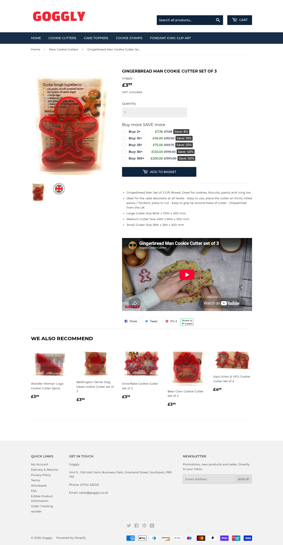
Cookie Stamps (129, 38)
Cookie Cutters (62, 38)
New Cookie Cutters (63, 49)
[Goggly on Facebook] (136, 526)
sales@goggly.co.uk (93, 492)
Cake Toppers (96, 38)
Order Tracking (42, 506)
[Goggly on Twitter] (129, 526)
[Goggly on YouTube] (152, 526)
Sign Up (243, 479)
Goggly (47, 537)
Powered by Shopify (71, 537)
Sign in (217, 9)
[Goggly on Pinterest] (144, 526)
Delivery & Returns (44, 469)
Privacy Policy (41, 475)
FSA (34, 491)
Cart (243, 20)
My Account (39, 464)
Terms (35, 480)
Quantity (129, 104)
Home (36, 38)
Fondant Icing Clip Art (170, 38)
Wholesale (39, 485)
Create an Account (240, 9)
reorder (36, 511)
